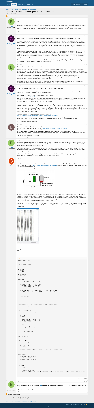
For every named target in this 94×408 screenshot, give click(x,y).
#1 (86, 19)
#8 (86, 381)
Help (81, 404)
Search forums (15, 6)
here (40, 385)
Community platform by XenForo (47, 406)
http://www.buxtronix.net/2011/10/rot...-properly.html (54, 128)
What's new (21, 4)
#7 (86, 158)
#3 (86, 64)
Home (8, 4)
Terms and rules (69, 404)
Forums (14, 4)
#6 (86, 140)
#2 (86, 35)
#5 (86, 124)
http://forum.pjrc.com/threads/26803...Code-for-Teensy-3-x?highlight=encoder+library (37, 115)
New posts (8, 6)
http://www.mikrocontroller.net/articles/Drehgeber (45, 165)
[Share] (84, 19)
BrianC (8, 13)
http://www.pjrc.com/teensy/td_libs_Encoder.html (28, 96)
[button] (25, 4)
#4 (86, 85)
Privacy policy (76, 404)
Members (29, 4)
